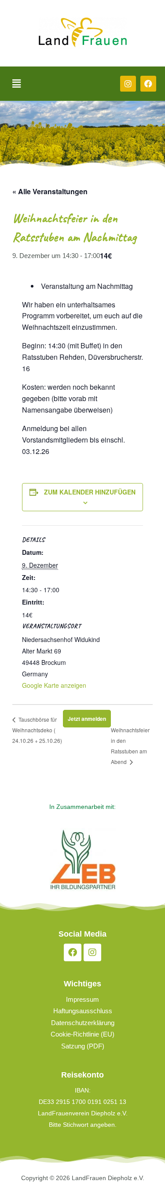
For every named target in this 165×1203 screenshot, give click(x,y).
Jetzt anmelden (87, 719)
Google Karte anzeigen (54, 685)
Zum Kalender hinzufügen (90, 491)
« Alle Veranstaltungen (50, 191)
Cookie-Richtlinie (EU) (82, 1034)
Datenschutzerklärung (82, 1022)
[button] (16, 83)
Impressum (82, 999)
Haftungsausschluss (82, 1011)
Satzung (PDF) (82, 1046)
